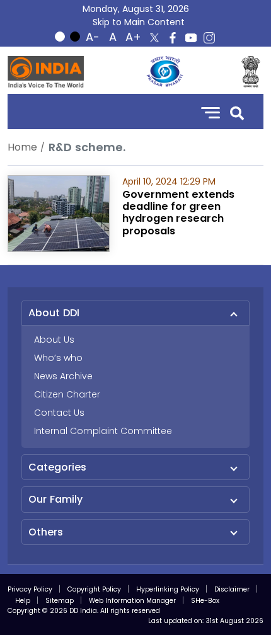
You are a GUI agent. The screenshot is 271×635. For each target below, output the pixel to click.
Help (22, 600)
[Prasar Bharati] (164, 72)
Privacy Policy (30, 589)
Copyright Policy (94, 589)
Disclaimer (232, 589)
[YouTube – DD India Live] (191, 37)
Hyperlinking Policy (167, 589)
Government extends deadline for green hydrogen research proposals (178, 212)
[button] (237, 112)
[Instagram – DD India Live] (209, 37)
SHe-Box (205, 600)
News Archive (63, 376)
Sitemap (59, 600)
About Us (54, 339)
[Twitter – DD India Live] (154, 37)
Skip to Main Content (139, 22)
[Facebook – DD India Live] (172, 37)
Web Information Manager (132, 600)
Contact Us (59, 412)
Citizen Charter (67, 394)
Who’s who (58, 358)
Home (22, 147)
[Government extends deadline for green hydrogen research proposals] (58, 212)
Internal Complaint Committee (103, 431)
